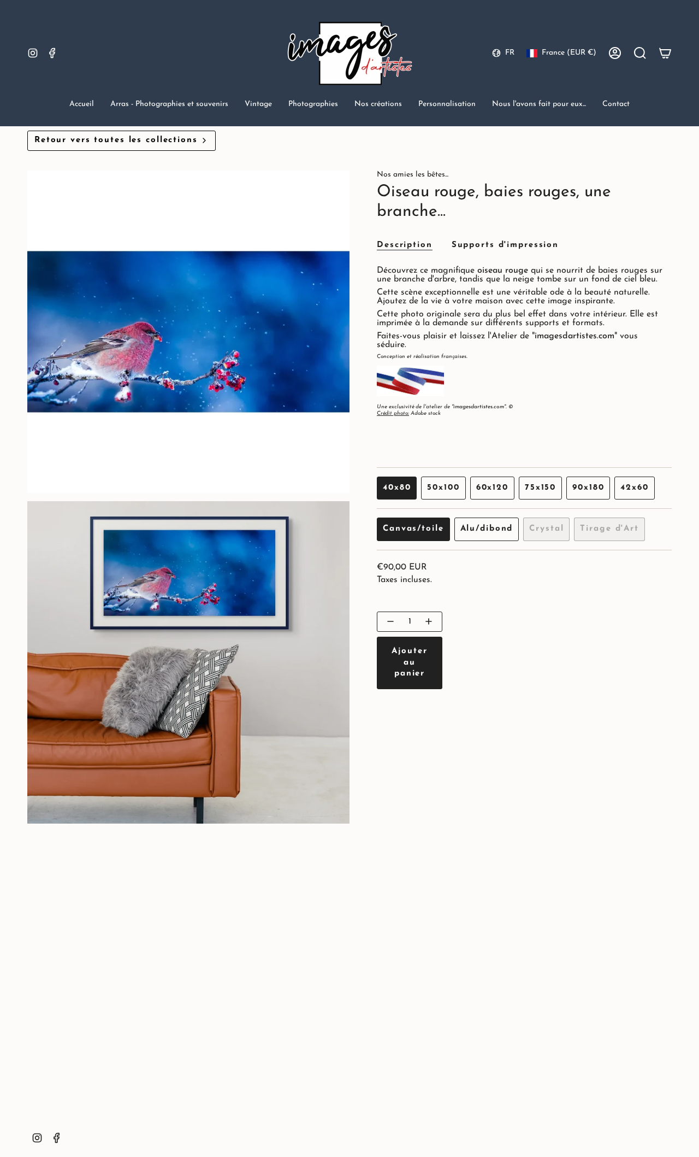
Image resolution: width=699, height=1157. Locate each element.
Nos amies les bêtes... (412, 175)
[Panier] (665, 53)
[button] (169, 105)
